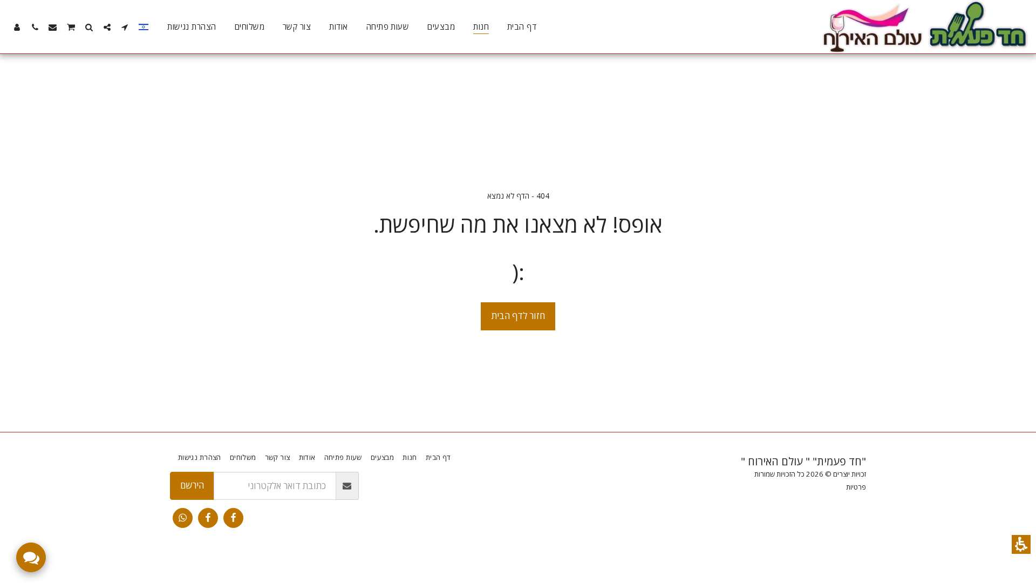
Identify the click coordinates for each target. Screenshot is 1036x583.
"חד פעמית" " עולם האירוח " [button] (803, 461)
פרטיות (856, 487)
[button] (1021, 544)
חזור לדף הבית (518, 315)
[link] (233, 518)
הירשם (192, 485)
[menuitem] (522, 27)
